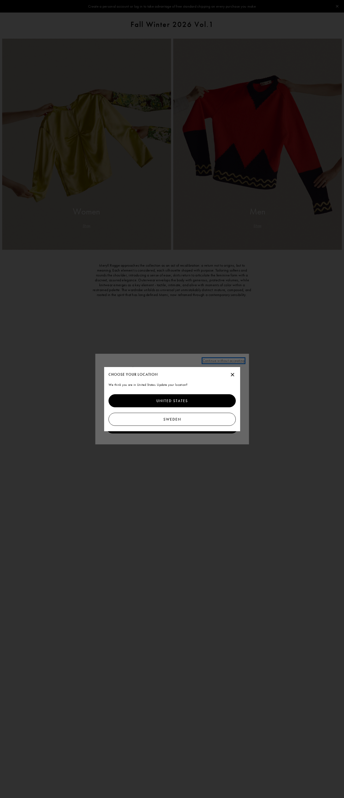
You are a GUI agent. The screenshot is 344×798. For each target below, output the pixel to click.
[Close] (232, 374)
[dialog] (172, 399)
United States (172, 400)
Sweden (172, 419)
